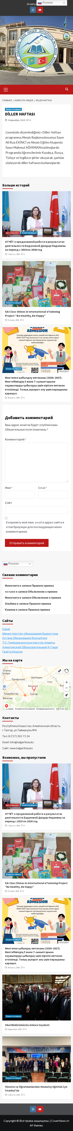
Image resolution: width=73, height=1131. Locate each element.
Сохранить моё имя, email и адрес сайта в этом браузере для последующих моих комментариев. (35, 527)
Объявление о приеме (42, 591)
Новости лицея (13, 109)
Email (42, 487)
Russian (13, 563)
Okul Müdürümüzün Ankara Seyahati (27, 1025)
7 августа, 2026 (14, 254)
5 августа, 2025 (14, 1095)
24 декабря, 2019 (16, 120)
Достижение (12, 233)
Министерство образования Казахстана (30, 633)
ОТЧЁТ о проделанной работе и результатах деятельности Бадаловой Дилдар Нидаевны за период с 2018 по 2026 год (35, 245)
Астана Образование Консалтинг (24, 638)
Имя (9, 487)
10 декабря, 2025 (15, 1029)
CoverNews (58, 1120)
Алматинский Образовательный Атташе (30, 647)
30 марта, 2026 (14, 397)
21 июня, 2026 (13, 320)
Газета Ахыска (12, 651)
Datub (6, 629)
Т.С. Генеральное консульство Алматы (28, 642)
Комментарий (15, 439)
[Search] (67, 89)
